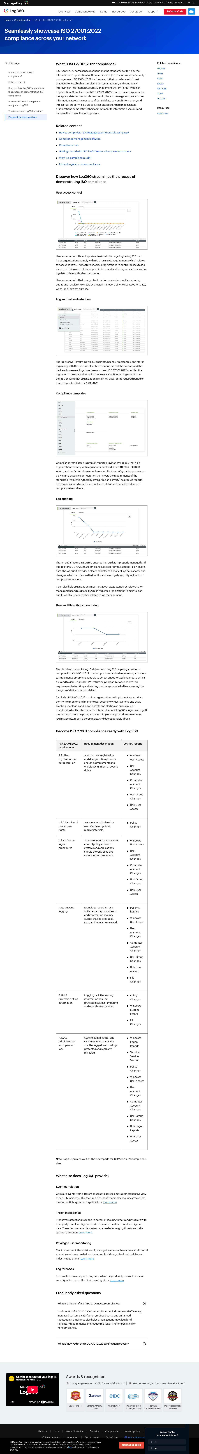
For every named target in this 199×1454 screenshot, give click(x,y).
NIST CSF (162, 88)
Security (94, 1431)
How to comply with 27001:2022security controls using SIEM (94, 132)
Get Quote (136, 11)
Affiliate (168, 2)
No (156, 1448)
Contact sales (92, 1437)
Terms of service (74, 1431)
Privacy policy (132, 1431)
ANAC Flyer (162, 113)
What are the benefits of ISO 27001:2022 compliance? (89, 1303)
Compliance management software (80, 138)
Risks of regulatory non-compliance (79, 164)
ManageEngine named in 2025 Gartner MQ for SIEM (97, 1383)
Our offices (112, 1437)
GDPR (160, 93)
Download (175, 11)
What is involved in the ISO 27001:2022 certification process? (93, 1343)
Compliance (111, 1431)
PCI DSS (161, 98)
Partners (158, 2)
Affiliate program (50, 1437)
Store (149, 2)
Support (152, 11)
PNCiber (161, 68)
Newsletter (72, 1437)
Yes (156, 1442)
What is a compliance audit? (75, 157)
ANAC (160, 78)
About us (42, 1431)
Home (8, 20)
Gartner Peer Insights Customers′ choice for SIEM (158, 1383)
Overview (64, 11)
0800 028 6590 (123, 2)
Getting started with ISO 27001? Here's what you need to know (95, 151)
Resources (118, 11)
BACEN (160, 83)
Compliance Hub (85, 11)
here (70, 1447)
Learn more (110, 1202)
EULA (56, 1431)
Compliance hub (22, 20)
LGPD (160, 73)
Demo (104, 11)
